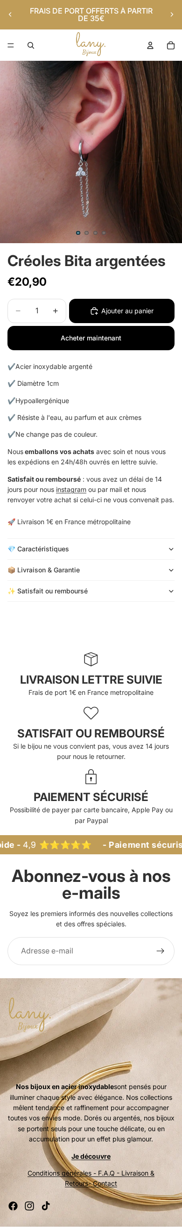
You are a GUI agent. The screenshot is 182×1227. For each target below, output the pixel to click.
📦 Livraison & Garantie (43, 570)
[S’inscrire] (160, 951)
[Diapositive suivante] (171, 14)
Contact (105, 1183)
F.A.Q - (108, 1173)
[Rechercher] (31, 45)
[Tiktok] (45, 1206)
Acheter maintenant (91, 338)
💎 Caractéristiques (38, 549)
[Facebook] (13, 1206)
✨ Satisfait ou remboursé (48, 591)
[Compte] (150, 45)
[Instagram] (29, 1206)
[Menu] (10, 45)
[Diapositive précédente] (10, 14)
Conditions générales (59, 1173)
